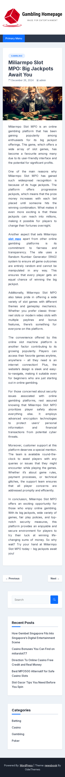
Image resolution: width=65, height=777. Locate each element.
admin (42, 80)
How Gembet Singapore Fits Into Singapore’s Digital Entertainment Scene (33, 638)
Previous (12, 578)
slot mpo (14, 239)
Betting (16, 721)
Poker (16, 740)
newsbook (51, 765)
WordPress (26, 765)
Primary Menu (13, 38)
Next (55, 578)
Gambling (16, 56)
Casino (16, 727)
